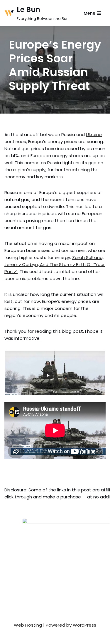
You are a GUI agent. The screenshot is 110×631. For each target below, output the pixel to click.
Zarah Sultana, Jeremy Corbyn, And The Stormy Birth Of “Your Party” (54, 264)
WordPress (84, 625)
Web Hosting (28, 625)
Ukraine (94, 134)
